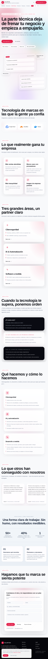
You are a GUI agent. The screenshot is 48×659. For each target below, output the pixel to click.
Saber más (8, 239)
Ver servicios (17, 41)
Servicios (3, 5)
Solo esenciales (13, 655)
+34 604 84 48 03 (9, 628)
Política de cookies (17, 652)
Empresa (23, 5)
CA (35, 5)
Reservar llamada (27, 624)
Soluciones (8, 5)
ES (32, 5)
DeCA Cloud (13, 5)
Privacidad (37, 644)
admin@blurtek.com (19, 628)
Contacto (28, 5)
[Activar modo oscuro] (33, 2)
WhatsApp (19, 624)
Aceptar (5, 655)
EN (37, 5)
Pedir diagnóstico (40, 2)
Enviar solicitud (11, 624)
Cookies (37, 646)
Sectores (19, 5)
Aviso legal (37, 648)
